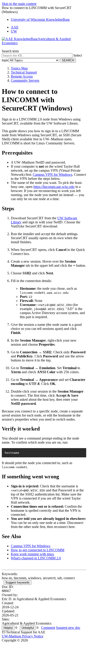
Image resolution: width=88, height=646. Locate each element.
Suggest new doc (68, 628)
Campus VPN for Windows (52, 174)
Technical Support (24, 72)
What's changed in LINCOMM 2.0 (36, 558)
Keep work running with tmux (32, 554)
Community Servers (25, 80)
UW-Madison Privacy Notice (22, 636)
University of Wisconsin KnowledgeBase (40, 19)
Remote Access (22, 76)
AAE (15, 27)
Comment (48, 628)
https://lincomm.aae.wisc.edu (53, 187)
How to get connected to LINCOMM (37, 550)
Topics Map (19, 68)
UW (14, 31)
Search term (10, 51)
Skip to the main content (19, 4)
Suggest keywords (17, 582)
